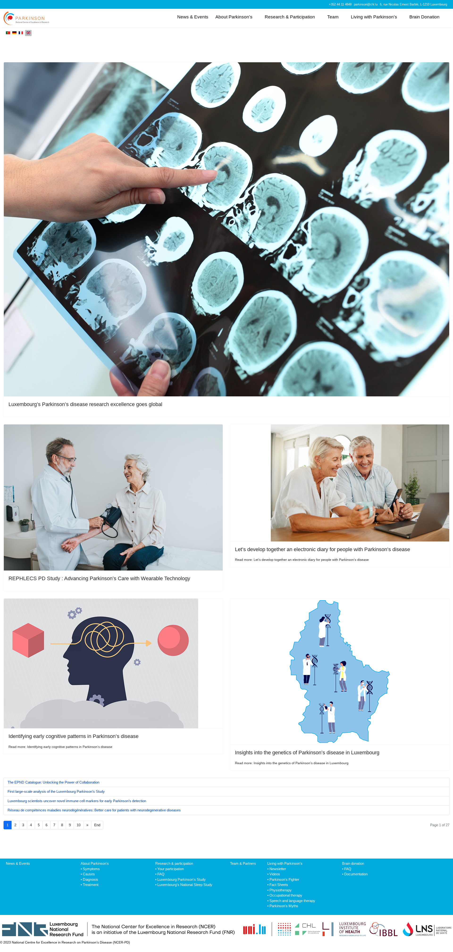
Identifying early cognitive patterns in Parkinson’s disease (73, 736)
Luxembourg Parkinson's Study (181, 879)
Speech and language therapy (292, 901)
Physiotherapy (280, 890)
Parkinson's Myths (283, 906)
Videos (274, 874)
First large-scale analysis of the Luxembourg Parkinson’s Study (56, 791)
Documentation (356, 874)
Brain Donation (424, 16)
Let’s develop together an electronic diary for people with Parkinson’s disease (322, 549)
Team (333, 16)
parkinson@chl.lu (366, 4)
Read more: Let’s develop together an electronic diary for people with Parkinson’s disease (302, 560)
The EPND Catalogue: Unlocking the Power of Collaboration (53, 782)
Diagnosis (90, 879)
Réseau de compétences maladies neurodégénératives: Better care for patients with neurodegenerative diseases (94, 810)
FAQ (160, 874)
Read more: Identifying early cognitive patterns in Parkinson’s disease (60, 747)
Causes (89, 874)
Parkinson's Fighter (284, 879)
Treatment (90, 885)
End (97, 825)
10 (78, 825)
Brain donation (353, 863)
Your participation (170, 869)
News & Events (192, 16)
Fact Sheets (278, 885)
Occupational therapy (285, 895)
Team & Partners (243, 863)
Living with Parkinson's (374, 16)
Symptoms (91, 869)
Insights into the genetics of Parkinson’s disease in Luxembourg (307, 752)
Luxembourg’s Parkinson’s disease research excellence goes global (85, 404)
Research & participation (174, 863)
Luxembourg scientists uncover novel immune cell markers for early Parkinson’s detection (77, 801)
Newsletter (277, 869)
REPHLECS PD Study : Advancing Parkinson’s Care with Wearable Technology (99, 578)
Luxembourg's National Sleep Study (184, 885)
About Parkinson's (233, 16)
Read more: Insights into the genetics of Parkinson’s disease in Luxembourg (291, 763)
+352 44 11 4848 (340, 4)
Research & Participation (290, 16)
